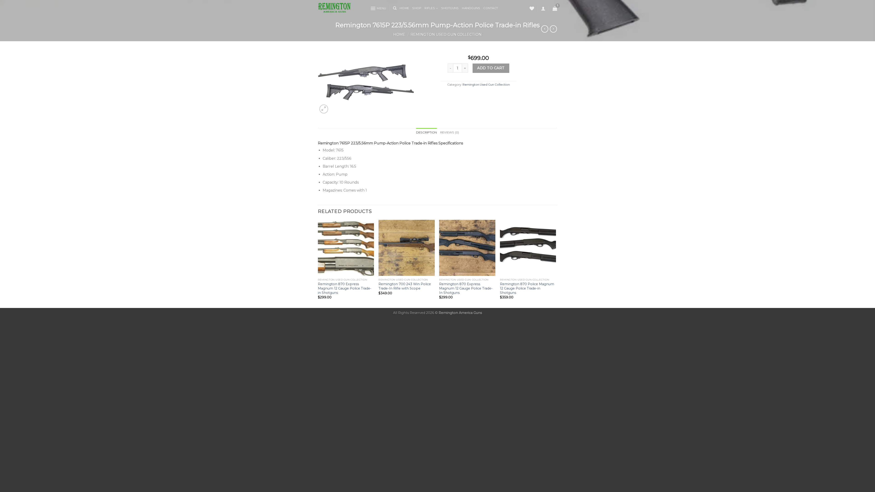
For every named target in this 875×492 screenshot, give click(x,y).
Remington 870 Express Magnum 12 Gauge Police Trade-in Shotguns (344, 288)
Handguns (471, 8)
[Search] (394, 8)
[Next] (555, 263)
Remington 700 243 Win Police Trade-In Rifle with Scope (404, 286)
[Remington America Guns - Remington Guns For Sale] (340, 8)
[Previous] (318, 263)
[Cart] (555, 8)
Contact (490, 8)
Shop (416, 8)
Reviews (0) (449, 132)
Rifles (430, 8)
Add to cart (490, 68)
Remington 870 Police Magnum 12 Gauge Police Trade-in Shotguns (527, 288)
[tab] (426, 132)
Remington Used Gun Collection (446, 34)
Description (426, 132)
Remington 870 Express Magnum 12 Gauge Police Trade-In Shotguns (466, 288)
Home (404, 8)
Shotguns (450, 8)
